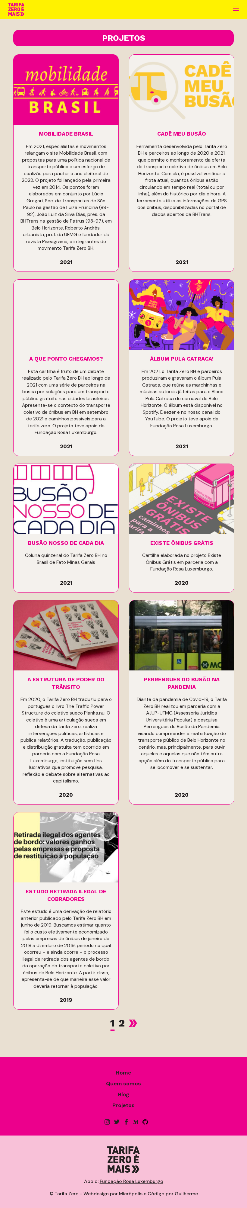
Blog (123, 1094)
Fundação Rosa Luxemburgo (131, 1181)
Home (123, 1072)
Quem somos (123, 1083)
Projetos (123, 1105)
